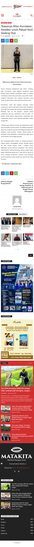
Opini (9, 22)
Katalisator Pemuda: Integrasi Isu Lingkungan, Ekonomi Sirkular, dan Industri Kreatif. (6, 244)
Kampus (3, 530)
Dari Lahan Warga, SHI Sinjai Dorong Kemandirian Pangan (21, 426)
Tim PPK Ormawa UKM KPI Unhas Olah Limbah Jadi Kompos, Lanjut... (16, 389)
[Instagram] (19, 471)
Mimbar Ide (9, 19)
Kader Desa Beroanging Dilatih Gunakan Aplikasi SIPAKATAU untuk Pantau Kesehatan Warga (22, 408)
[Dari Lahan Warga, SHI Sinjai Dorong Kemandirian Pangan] (5, 427)
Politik (2, 528)
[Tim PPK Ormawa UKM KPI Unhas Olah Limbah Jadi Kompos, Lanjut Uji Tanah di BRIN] (17, 376)
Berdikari (3, 522)
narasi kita (7, 36)
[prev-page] (16, 249)
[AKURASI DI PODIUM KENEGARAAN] (28, 237)
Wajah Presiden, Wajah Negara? (27, 226)
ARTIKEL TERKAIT (12, 214)
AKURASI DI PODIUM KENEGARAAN (26, 243)
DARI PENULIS (22, 214)
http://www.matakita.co (17, 208)
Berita (2, 519)
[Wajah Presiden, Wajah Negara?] (28, 221)
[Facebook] (3, 41)
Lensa (2, 525)
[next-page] (18, 249)
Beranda (3, 19)
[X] (7, 41)
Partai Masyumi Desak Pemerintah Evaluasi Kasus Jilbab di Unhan (5, 227)
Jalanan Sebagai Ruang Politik (6, 182)
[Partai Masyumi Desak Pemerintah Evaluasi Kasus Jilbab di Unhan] (6, 221)
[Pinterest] (11, 41)
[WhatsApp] (16, 41)
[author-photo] (17, 200)
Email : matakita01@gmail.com (21, 468)
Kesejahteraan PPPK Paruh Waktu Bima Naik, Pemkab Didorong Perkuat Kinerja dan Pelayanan (17, 228)
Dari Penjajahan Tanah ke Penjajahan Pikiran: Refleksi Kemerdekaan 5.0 (17, 243)
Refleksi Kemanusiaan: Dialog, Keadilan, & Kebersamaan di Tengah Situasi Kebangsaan (26, 186)
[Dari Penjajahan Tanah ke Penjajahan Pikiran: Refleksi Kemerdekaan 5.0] (17, 237)
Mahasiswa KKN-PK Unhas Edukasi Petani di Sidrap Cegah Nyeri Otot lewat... (22, 417)
